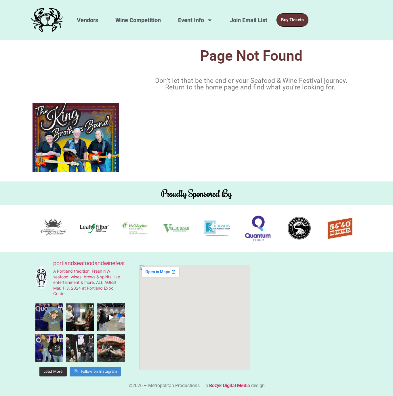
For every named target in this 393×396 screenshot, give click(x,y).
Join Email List (248, 20)
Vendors (87, 20)
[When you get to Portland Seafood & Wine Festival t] (49, 348)
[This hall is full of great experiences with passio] (80, 317)
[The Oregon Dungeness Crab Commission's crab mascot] (111, 348)
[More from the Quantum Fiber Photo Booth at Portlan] (49, 317)
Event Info (191, 20)
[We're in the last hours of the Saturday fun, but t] (80, 348)
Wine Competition (138, 20)
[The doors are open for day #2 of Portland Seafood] (111, 317)
